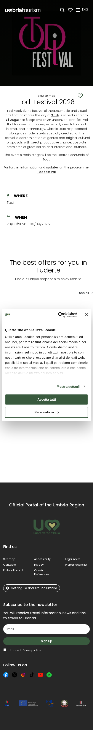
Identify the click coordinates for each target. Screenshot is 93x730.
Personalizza (44, 412)
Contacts (9, 565)
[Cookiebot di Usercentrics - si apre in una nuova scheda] (58, 315)
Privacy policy (32, 650)
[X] (14, 674)
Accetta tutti (46, 399)
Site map (9, 559)
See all (84, 293)
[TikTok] (31, 674)
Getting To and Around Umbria (34, 588)
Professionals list (76, 565)
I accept (25, 650)
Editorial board (13, 570)
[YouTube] (40, 674)
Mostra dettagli (68, 386)
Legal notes (72, 559)
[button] (86, 10)
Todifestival (46, 172)
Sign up (46, 641)
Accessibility (42, 559)
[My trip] (70, 10)
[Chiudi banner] (86, 314)
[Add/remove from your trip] (36, 307)
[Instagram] (23, 674)
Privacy (39, 565)
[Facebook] (5, 674)
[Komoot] (49, 674)
